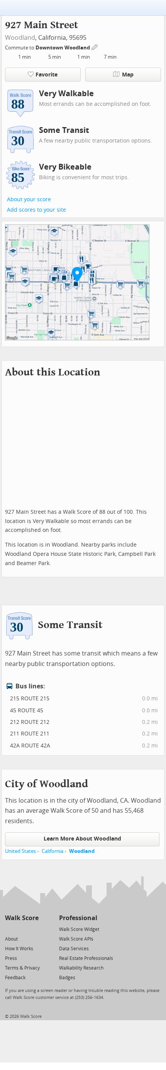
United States (20, 851)
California (52, 851)
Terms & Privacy (22, 968)
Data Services (74, 948)
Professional (78, 918)
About (11, 939)
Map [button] (128, 74)
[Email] (33, 928)
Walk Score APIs (76, 939)
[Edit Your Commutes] (95, 46)
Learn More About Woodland (82, 839)
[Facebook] (21, 928)
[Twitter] (9, 928)
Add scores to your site (36, 210)
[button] (77, 274)
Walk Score (22, 918)
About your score (29, 199)
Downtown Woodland (63, 48)
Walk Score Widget (79, 929)
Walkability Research (81, 968)
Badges (67, 977)
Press (11, 958)
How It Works (19, 948)
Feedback (15, 977)
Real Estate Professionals (86, 958)
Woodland (20, 37)
